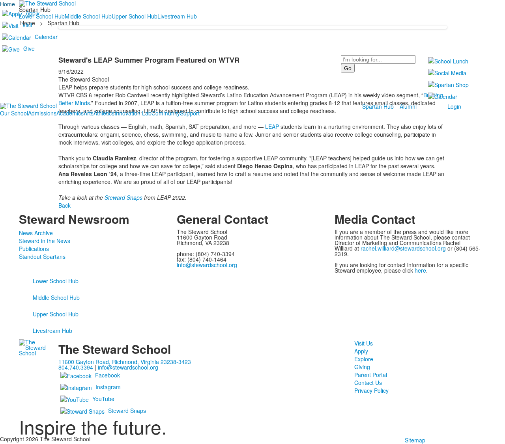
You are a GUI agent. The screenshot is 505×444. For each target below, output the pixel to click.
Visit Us (363, 343)
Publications (34, 249)
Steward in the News (44, 241)
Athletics (104, 113)
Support (190, 113)
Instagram (108, 387)
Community (166, 113)
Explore (363, 359)
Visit (27, 25)
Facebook (107, 375)
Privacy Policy (371, 390)
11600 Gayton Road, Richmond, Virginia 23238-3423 (124, 362)
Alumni (408, 106)
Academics (70, 113)
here (420, 270)
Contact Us (368, 382)
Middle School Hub (56, 297)
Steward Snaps (123, 197)
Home (7, 4)
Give (29, 48)
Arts (89, 113)
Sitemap (415, 440)
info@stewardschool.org (207, 265)
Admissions (42, 113)
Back (64, 205)
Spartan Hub (378, 106)
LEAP (272, 126)
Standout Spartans (42, 256)
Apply (32, 13)
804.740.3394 (75, 367)
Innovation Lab (133, 113)
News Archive (36, 233)
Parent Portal (370, 375)
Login (454, 106)
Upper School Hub (56, 314)
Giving (362, 367)
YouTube (103, 399)
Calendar (46, 37)
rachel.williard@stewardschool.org (403, 248)
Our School (14, 113)
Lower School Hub (56, 281)
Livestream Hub (52, 330)
